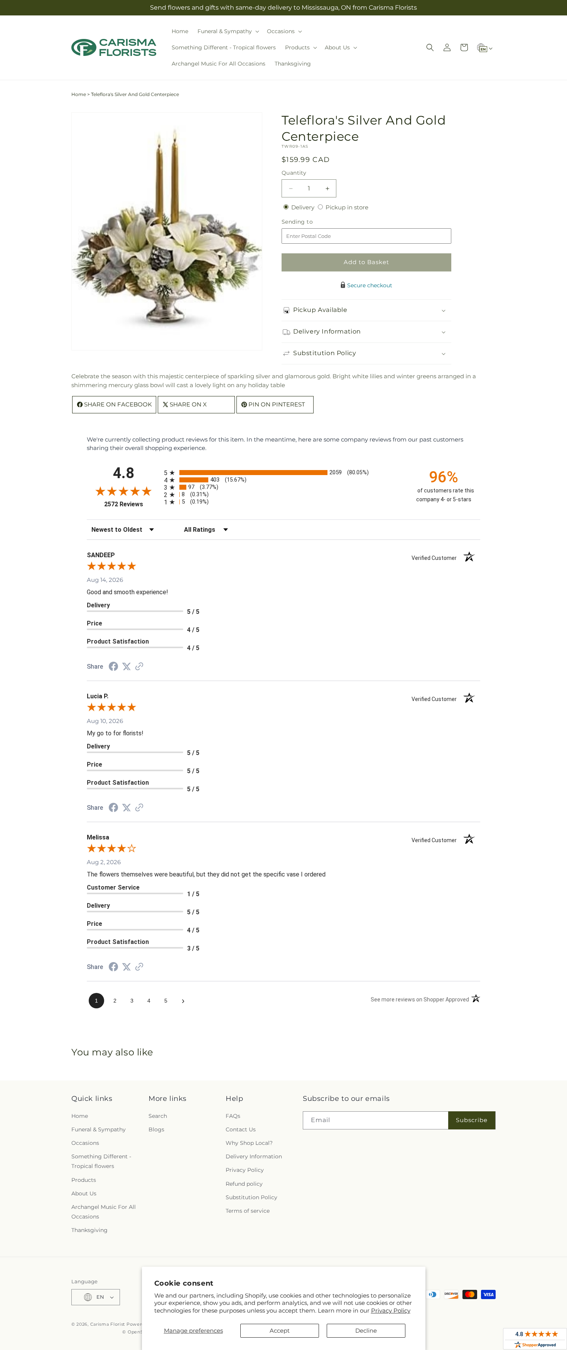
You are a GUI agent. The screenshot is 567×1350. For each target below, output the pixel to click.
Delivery (303, 207)
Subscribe (472, 1120)
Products (83, 1179)
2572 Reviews (132, 504)
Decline (366, 1330)
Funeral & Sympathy (98, 1129)
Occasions (85, 1142)
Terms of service (248, 1210)
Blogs (156, 1129)
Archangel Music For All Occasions (103, 1211)
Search (157, 1115)
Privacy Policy (390, 1310)
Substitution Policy (251, 1197)
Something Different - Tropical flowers (101, 1161)
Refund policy (244, 1183)
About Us (83, 1193)
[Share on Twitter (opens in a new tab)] (126, 666)
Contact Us (241, 1129)
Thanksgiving (89, 1230)
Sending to (309, 222)
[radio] (283, 472)
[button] (227, 31)
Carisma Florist (107, 1324)
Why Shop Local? (249, 1142)
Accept (280, 1330)
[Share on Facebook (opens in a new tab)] (113, 667)
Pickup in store (347, 207)
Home (78, 94)
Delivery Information (254, 1156)
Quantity (294, 172)
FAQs (233, 1115)
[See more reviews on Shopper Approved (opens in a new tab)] (139, 667)
